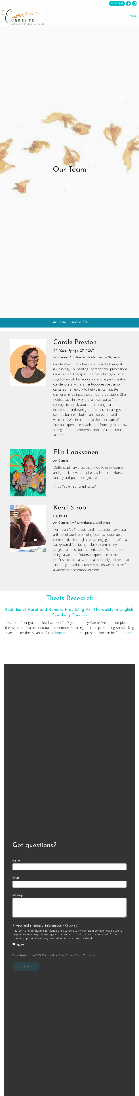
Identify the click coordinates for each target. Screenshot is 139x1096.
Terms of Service (83, 955)
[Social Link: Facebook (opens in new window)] (128, 3)
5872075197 (117, 3)
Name (16, 860)
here (58, 633)
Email (15, 877)
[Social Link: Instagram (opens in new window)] (134, 3)
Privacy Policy (65, 955)
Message (18, 895)
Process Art (78, 322)
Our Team (58, 322)
